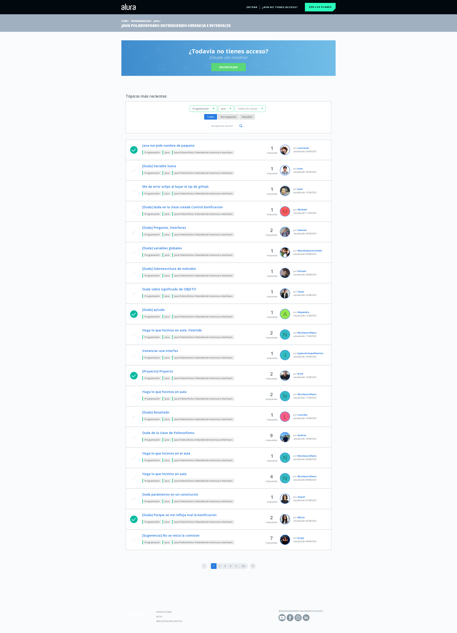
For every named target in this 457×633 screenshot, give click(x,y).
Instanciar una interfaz (160, 351)
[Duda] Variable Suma (159, 166)
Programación (140, 21)
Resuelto (247, 116)
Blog (159, 616)
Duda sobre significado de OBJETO (169, 289)
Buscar (240, 125)
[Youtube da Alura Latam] (282, 617)
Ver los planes (320, 7)
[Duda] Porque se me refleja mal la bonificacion (179, 515)
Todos (210, 116)
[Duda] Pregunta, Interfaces (164, 227)
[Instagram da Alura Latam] (298, 617)
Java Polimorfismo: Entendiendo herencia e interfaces (176, 25)
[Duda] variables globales (162, 248)
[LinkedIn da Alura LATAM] (306, 617)
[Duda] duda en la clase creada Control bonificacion (182, 207)
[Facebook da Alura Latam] (290, 617)
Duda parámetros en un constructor (170, 494)
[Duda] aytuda (153, 309)
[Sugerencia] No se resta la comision (170, 535)
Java (156, 21)
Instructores (164, 612)
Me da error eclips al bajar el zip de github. (175, 186)
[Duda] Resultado (155, 412)
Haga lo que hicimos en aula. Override (172, 330)
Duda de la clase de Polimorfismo (168, 433)
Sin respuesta (228, 116)
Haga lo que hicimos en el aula (166, 453)
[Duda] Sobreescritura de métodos (169, 268)
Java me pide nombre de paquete (168, 145)
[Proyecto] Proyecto (157, 371)
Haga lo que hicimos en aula (164, 392)
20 (243, 566)
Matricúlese (228, 67)
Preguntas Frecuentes (169, 621)
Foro (124, 21)
